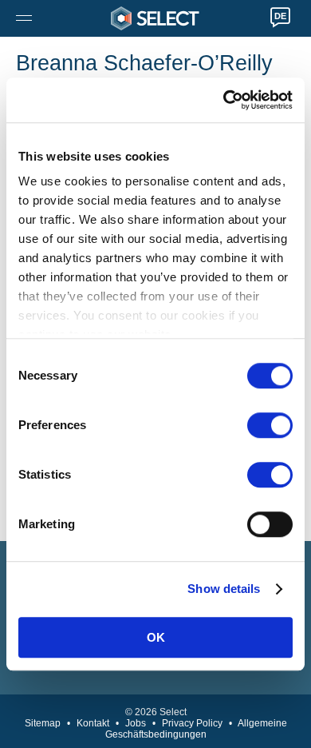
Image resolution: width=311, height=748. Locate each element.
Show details (223, 588)
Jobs (135, 723)
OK (156, 637)
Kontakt (93, 723)
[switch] (270, 425)
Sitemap (43, 723)
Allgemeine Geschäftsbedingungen (196, 729)
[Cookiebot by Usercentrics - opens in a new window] (224, 100)
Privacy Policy (192, 723)
